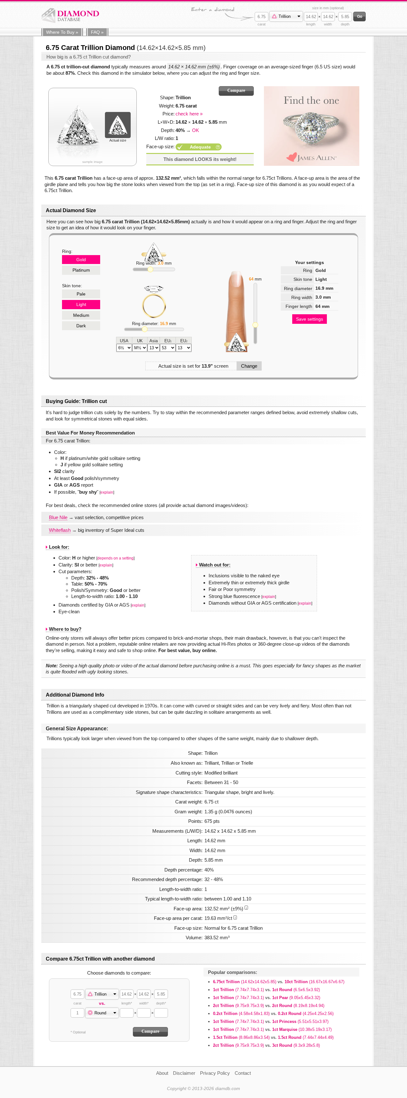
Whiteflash (60, 530)
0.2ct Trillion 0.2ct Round (273, 1013)
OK (195, 130)
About (162, 1073)
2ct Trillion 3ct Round (266, 1045)
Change (249, 366)
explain (106, 492)
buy (62, 32)
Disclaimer (184, 1073)
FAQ (97, 32)
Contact (243, 1073)
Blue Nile (58, 517)
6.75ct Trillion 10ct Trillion (278, 981)
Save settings (309, 319)
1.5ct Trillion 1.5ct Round (273, 1037)
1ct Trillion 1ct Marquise (272, 1029)
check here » (189, 113)
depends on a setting (115, 558)
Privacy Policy (215, 1073)
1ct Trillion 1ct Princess (270, 1021)
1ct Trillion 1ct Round (266, 989)
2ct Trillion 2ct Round (268, 1005)
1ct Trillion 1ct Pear (266, 997)
